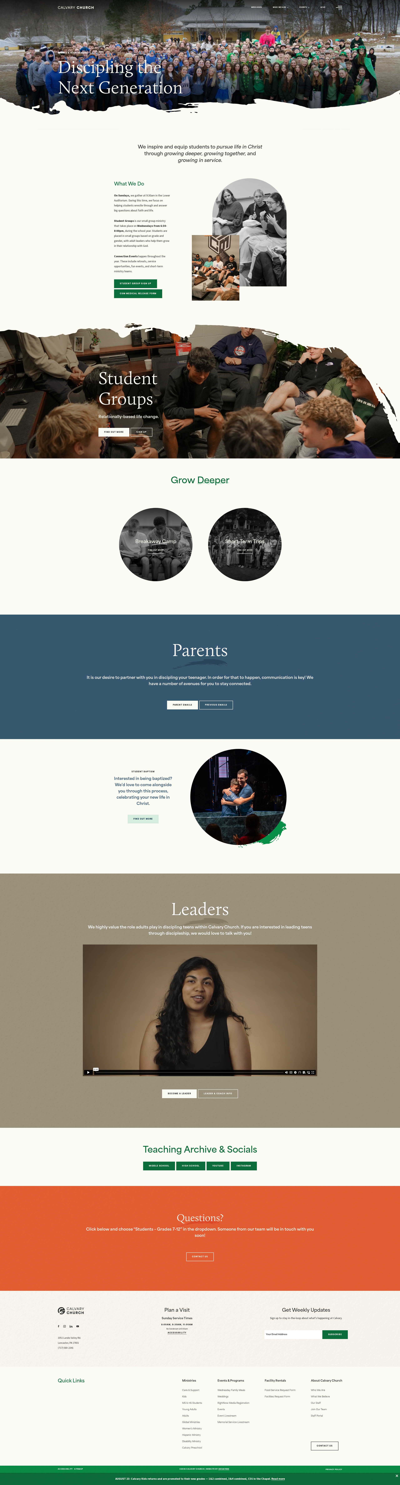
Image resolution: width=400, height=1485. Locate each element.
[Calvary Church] (76, 7)
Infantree (223, 1469)
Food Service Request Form (280, 1390)
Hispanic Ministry (191, 1435)
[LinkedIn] (71, 1326)
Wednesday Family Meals (231, 1390)
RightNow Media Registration (233, 1403)
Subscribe (335, 1335)
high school (191, 1166)
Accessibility (177, 1333)
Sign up (141, 432)
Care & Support (190, 1390)
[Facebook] (58, 1326)
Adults (185, 1416)
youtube (218, 1166)
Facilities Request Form (277, 1397)
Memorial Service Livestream (233, 1422)
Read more (278, 1479)
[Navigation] (339, 7)
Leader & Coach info (218, 1094)
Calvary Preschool (192, 1448)
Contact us (200, 1257)
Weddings (223, 1397)
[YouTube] (77, 1326)
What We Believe (320, 1397)
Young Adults (189, 1409)
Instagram (244, 1166)
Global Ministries (191, 1422)
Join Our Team (319, 1409)
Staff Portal (317, 1416)
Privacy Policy (334, 1469)
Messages (256, 7)
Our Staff (316, 1403)
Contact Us (325, 1446)
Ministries (189, 1381)
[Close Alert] (396, 1476)
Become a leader (179, 1094)
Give (322, 7)
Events (303, 7)
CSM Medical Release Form (138, 294)
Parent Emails (182, 705)
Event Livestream (227, 1416)
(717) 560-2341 (65, 1348)
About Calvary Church (326, 1381)
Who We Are (279, 7)
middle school (159, 1166)
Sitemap (78, 1469)
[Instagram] (64, 1326)
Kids (184, 1397)
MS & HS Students (192, 1403)
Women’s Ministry (192, 1429)
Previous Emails (216, 705)
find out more (114, 432)
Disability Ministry (191, 1441)
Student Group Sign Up (135, 284)
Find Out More (143, 819)
